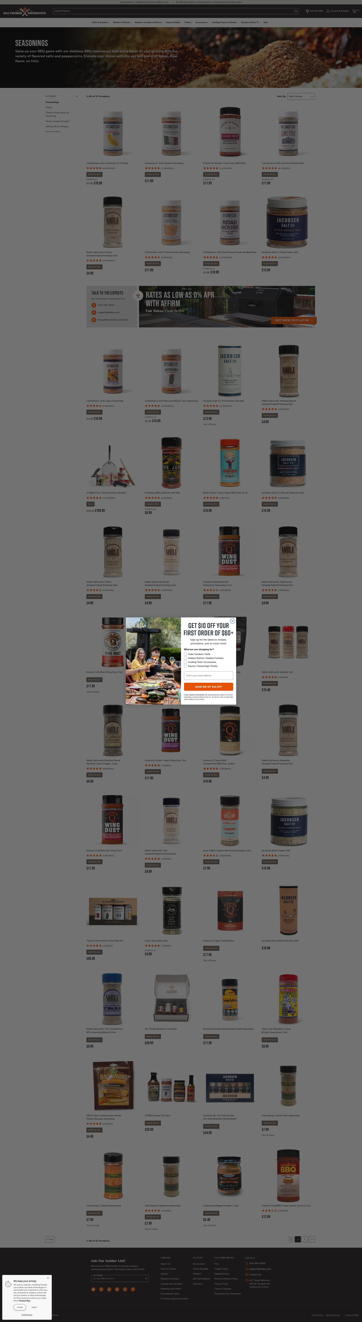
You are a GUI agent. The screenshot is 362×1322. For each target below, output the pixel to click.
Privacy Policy (24, 1300)
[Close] (49, 1278)
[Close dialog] (232, 621)
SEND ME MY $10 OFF (208, 686)
